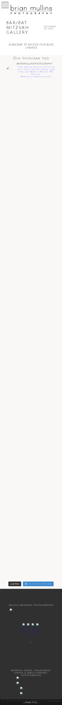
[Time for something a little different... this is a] (31, 217)
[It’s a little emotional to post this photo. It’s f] (31, 256)
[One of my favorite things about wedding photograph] (31, 90)
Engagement (42, 670)
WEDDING (17, 670)
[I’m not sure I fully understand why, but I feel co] (31, 319)
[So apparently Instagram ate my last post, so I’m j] (31, 542)
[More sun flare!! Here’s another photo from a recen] (31, 123)
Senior (18, 673)
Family (31, 673)
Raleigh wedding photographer (31, 605)
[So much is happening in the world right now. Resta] (31, 393)
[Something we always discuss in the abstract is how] (31, 469)
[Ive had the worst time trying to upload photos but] (31, 191)
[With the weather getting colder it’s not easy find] (31, 160)
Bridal (28, 670)
